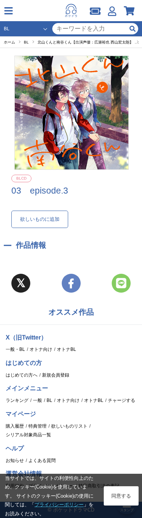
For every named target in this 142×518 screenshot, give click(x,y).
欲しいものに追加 (39, 219)
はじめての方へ (21, 375)
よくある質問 (42, 460)
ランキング (17, 400)
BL (49, 400)
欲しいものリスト (69, 426)
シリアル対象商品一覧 (28, 434)
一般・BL (15, 349)
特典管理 (37, 426)
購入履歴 (15, 426)
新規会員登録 (55, 375)
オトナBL (66, 349)
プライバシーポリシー (59, 504)
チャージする (121, 400)
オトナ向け (41, 349)
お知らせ (15, 460)
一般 (37, 400)
